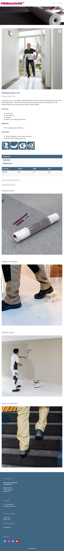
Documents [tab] (6, 160)
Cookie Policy (6, 517)
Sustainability (6, 527)
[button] (59, 31)
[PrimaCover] (13, 3)
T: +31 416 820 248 (8, 504)
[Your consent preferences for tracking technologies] (1, 285)
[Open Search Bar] (54, 3)
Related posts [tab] (7, 163)
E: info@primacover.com (9, 506)
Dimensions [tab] (6, 156)
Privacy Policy (6, 519)
